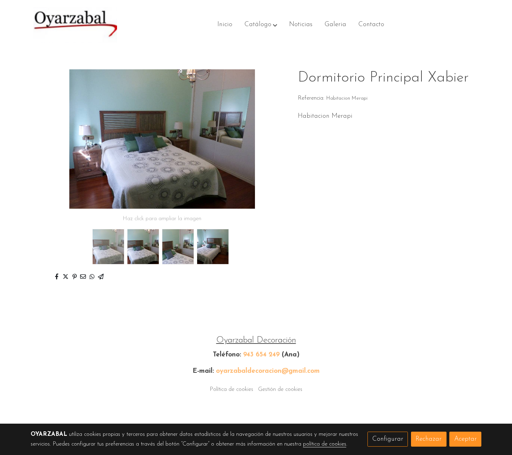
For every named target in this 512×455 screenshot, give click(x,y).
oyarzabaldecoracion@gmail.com (268, 371)
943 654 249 (261, 355)
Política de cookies (231, 389)
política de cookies (324, 444)
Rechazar (429, 439)
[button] (261, 25)
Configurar (387, 439)
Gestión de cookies (280, 389)
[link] (75, 25)
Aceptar (465, 439)
